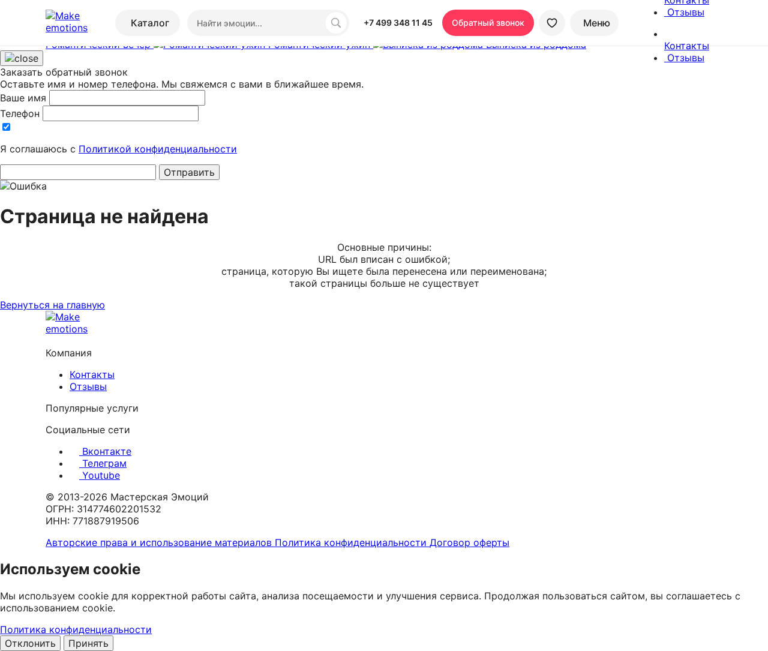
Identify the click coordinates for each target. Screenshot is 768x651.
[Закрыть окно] (21, 58)
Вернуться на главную (52, 305)
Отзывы (88, 386)
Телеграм (103, 463)
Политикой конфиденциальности (158, 149)
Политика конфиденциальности (352, 542)
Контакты (92, 374)
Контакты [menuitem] (686, 46)
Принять (88, 643)
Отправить (189, 172)
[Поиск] (336, 23)
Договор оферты (469, 542)
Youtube (99, 475)
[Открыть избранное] (552, 23)
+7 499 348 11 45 (398, 22)
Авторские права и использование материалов (160, 542)
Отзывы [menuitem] (684, 12)
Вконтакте (105, 451)
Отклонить (30, 643)
